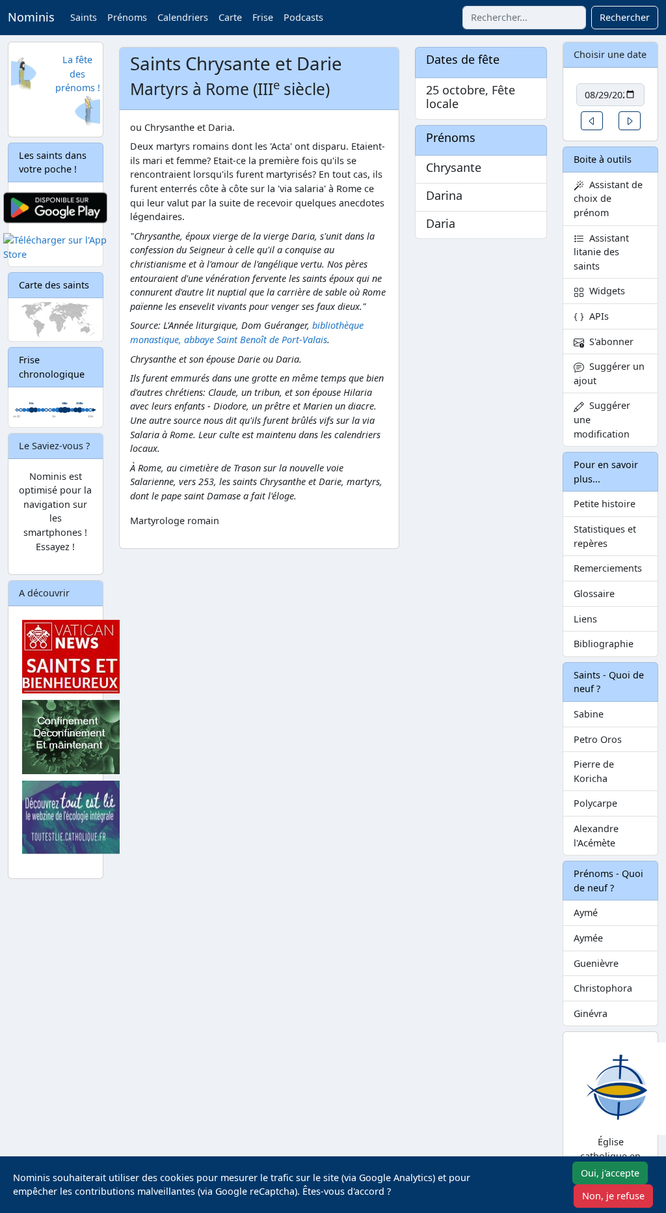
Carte (230, 17)
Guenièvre (596, 963)
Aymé (586, 912)
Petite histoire (604, 503)
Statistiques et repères (605, 536)
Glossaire (594, 593)
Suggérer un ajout (609, 373)
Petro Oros (598, 739)
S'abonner (608, 341)
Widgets (604, 291)
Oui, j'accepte (610, 1173)
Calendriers (182, 17)
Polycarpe (595, 803)
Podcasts (303, 17)
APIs (596, 316)
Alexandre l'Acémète (596, 835)
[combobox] (524, 17)
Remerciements (608, 568)
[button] (592, 120)
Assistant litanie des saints (601, 252)
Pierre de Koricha (594, 771)
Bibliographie (603, 643)
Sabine (589, 714)
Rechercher (625, 17)
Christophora (603, 988)
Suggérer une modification (602, 419)
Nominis (31, 17)
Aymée (588, 938)
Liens (585, 619)
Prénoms (127, 17)
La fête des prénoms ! (77, 73)
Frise (262, 17)
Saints (83, 17)
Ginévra (590, 1013)
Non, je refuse (613, 1196)
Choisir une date (610, 54)
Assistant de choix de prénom (608, 198)
